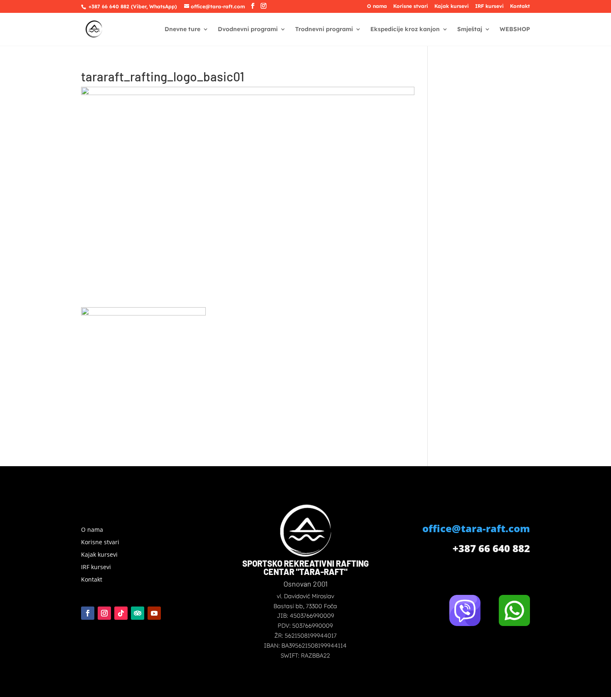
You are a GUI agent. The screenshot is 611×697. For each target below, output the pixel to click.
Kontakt (520, 6)
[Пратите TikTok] (121, 613)
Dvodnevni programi (248, 29)
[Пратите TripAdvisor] (137, 613)
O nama (377, 6)
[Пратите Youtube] (154, 613)
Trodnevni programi (324, 29)
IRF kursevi (489, 6)
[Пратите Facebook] (87, 613)
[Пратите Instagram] (104, 613)
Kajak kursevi (451, 6)
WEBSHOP (515, 29)
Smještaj (469, 29)
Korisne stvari (410, 6)
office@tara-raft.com (476, 528)
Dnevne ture (182, 29)
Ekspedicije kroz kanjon (405, 29)
